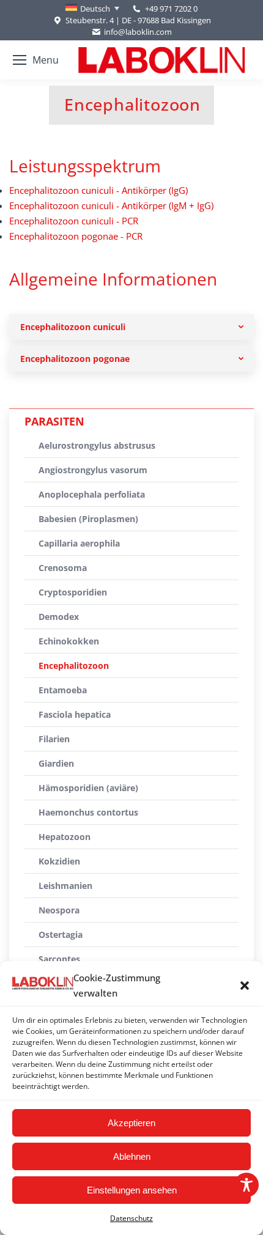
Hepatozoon (65, 836)
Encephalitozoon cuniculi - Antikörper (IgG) (98, 190)
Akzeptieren (131, 1123)
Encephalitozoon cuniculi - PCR (73, 221)
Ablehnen (131, 1156)
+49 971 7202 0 (171, 8)
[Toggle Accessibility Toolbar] (246, 1184)
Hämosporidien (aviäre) (88, 788)
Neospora (59, 910)
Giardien (56, 763)
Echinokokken (69, 641)
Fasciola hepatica (75, 714)
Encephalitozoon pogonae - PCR (76, 236)
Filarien (54, 739)
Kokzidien (59, 861)
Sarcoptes (59, 959)
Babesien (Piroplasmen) (88, 519)
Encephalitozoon (74, 665)
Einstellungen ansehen (132, 1190)
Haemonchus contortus (88, 812)
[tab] (131, 327)
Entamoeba (63, 690)
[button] (245, 985)
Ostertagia (61, 934)
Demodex (59, 616)
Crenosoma (63, 567)
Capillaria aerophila (79, 543)
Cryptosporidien (73, 592)
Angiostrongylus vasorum (93, 470)
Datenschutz (131, 1218)
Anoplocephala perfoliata (92, 494)
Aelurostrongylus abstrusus (97, 445)
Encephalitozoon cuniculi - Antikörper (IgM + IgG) (111, 205)
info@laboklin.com (138, 31)
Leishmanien (65, 885)
